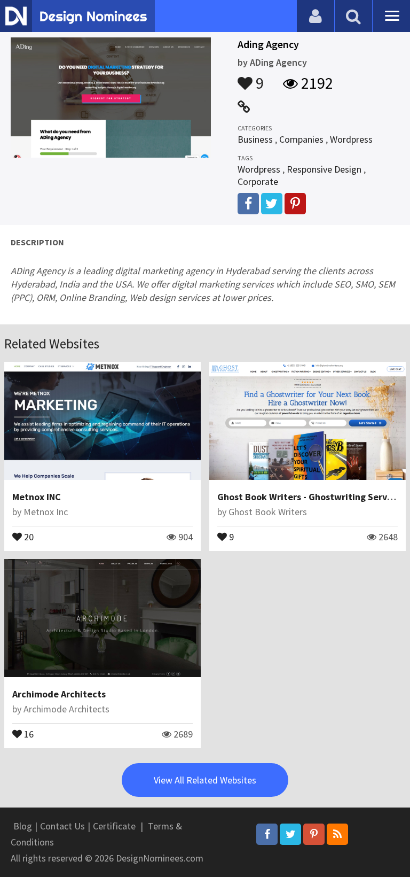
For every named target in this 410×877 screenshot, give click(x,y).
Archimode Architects (59, 694)
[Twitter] (290, 834)
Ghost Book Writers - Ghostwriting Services (310, 497)
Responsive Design (324, 169)
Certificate (114, 826)
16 (28, 733)
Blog (22, 826)
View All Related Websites (205, 780)
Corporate (258, 181)
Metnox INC (36, 497)
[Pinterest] (314, 834)
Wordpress (351, 139)
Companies (301, 139)
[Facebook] (267, 834)
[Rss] (337, 834)
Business (255, 139)
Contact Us (62, 826)
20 (28, 536)
